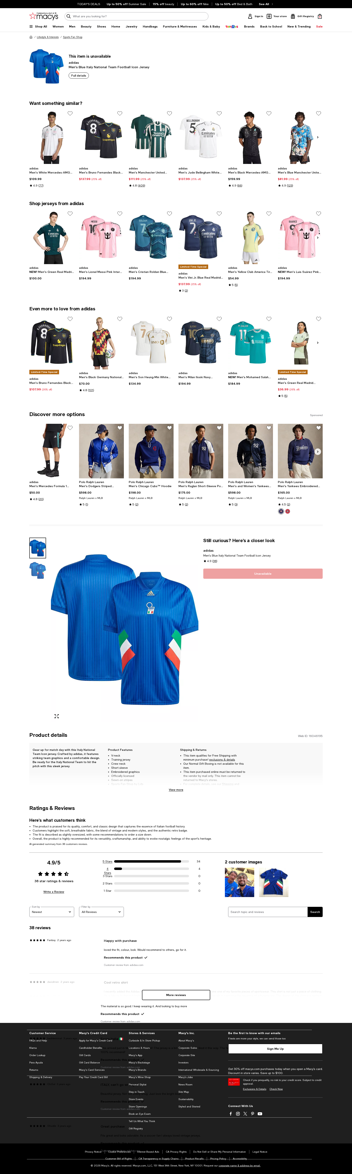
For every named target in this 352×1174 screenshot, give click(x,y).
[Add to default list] (70, 113)
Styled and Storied (189, 1106)
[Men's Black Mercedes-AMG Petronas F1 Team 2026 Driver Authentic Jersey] (250, 136)
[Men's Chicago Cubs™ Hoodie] (151, 451)
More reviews (176, 995)
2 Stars (107, 883)
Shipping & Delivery (40, 1077)
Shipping (227, 784)
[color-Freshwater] (281, 511)
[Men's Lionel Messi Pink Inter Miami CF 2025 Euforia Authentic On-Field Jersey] (101, 237)
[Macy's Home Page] (43, 16)
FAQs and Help (38, 1040)
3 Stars (107, 876)
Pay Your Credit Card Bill (93, 1077)
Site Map (183, 1092)
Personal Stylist (137, 1084)
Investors (183, 1062)
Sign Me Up (275, 1048)
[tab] (37, 548)
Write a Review (53, 891)
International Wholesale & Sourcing (198, 1070)
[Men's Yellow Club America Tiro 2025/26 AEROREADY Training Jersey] (250, 237)
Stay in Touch (136, 1092)
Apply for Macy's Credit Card (95, 1040)
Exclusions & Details (254, 1089)
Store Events (136, 1099)
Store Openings (138, 1106)
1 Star (107, 890)
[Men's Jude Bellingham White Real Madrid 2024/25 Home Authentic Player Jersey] (200, 136)
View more (176, 789)
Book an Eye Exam (140, 1113)
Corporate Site (186, 1055)
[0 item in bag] (320, 16)
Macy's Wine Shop (140, 1077)
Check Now (276, 1089)
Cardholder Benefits (90, 1048)
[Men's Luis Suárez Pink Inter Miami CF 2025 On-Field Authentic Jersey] (300, 237)
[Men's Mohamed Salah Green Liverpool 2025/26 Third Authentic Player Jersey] (250, 342)
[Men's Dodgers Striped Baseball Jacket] (101, 451)
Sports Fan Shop (72, 37)
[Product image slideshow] (124, 630)
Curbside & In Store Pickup (144, 1040)
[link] (51, 177)
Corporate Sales (187, 1048)
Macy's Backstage (139, 1062)
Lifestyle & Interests (48, 37)
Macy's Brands (137, 1070)
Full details (78, 75)
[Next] (318, 137)
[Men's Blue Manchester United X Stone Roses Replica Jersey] (300, 136)
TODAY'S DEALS (88, 4)
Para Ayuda (36, 1062)
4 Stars (107, 869)
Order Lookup (37, 1055)
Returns (188, 788)
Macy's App (135, 1055)
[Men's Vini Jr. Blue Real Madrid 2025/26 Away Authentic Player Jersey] (200, 237)
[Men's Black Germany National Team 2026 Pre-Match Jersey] (101, 342)
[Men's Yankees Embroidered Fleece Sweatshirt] (300, 451)
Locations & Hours (139, 1048)
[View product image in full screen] (56, 716)
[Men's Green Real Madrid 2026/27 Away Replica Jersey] (51, 237)
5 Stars (107, 861)
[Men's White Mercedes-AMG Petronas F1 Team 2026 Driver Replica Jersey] (51, 136)
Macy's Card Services (91, 1070)
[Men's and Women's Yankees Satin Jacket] (250, 451)
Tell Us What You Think (142, 1121)
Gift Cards (85, 1055)
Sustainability (186, 1099)
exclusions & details (222, 759)
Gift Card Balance (89, 1062)
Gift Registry (136, 1128)
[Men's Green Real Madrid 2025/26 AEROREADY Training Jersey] (300, 342)
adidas (74, 62)
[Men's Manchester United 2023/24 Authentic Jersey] (151, 136)
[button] (113, 630)
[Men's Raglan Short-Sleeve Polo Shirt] (200, 451)
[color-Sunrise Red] (287, 511)
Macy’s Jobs (185, 1077)
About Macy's (186, 1040)
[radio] (281, 511)
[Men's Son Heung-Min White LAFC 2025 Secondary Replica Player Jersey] (151, 342)
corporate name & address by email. (240, 1165)
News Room (185, 1084)
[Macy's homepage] (31, 37)
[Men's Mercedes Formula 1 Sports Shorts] (51, 451)
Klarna (33, 1048)
